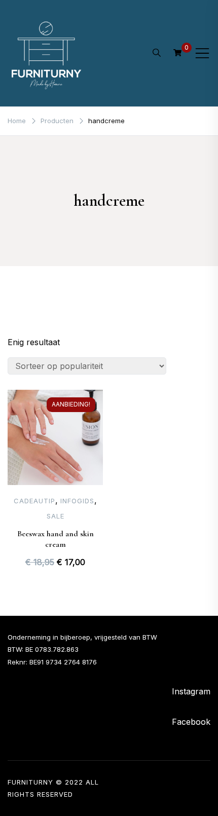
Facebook (191, 722)
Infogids (77, 501)
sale (55, 516)
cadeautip (34, 501)
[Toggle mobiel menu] (202, 53)
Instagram (191, 691)
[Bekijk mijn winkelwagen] (177, 53)
